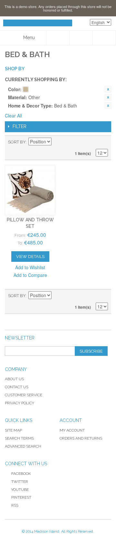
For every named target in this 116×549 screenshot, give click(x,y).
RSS (14, 505)
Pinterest (21, 497)
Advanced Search (23, 446)
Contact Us (16, 387)
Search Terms (19, 438)
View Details (30, 256)
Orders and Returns (81, 438)
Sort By (17, 142)
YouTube (20, 489)
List (103, 142)
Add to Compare (30, 275)
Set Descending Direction (57, 142)
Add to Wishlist (30, 267)
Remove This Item (108, 89)
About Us (14, 379)
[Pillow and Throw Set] (30, 190)
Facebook (21, 473)
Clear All (13, 115)
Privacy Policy (19, 403)
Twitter (19, 481)
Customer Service (23, 395)
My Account (72, 430)
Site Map (13, 430)
